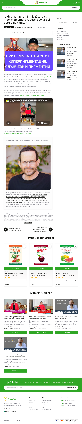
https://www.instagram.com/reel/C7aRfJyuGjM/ (18, 133)
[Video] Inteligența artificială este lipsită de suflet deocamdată (72, 59)
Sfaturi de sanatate (62, 33)
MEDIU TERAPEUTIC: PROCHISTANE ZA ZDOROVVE (40, 274)
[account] (76, 3)
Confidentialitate (47, 405)
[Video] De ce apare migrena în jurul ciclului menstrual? (66, 318)
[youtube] (9, 408)
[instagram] (6, 408)
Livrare (31, 402)
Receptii (59, 37)
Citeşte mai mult (15, 332)
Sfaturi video (8, 27)
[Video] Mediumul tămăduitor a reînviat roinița (72, 71)
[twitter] (15, 33)
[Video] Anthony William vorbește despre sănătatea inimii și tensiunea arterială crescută (15, 318)
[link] (23, 32)
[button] (3, 3)
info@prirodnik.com (69, 400)
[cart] (79, 3)
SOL (43, 407)
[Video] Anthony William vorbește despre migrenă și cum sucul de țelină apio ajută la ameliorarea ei (40, 318)
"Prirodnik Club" (34, 409)
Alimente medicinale (63, 35)
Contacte (31, 405)
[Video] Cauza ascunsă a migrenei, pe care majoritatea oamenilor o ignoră (14, 356)
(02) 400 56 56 (67, 403)
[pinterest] (18, 33)
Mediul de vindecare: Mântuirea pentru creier (65, 274)
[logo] (41, 2)
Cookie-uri (45, 402)
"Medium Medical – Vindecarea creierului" (32, 95)
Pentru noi (32, 400)
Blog (30, 407)
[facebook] (12, 33)
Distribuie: (8, 33)
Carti (6, 272)
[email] (21, 33)
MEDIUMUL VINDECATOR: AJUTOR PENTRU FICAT (13, 274)
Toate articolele (61, 31)
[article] (61, 50)
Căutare (74, 8)
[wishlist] (73, 3)
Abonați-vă (72, 387)
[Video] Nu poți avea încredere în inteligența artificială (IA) (72, 48)
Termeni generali (47, 400)
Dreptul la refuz (46, 409)
